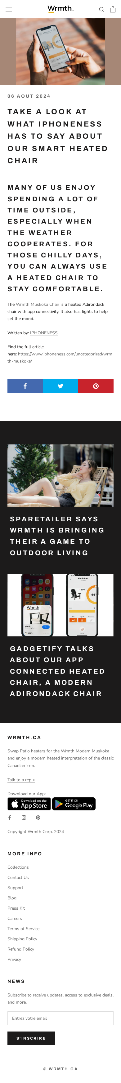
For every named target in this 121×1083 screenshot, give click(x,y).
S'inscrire (31, 1038)
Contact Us (18, 877)
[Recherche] (102, 9)
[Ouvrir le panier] (112, 9)
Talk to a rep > (21, 780)
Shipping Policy (22, 939)
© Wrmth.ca (60, 1069)
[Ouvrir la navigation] (9, 9)
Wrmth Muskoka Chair (37, 304)
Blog (11, 898)
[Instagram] (24, 817)
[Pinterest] (38, 817)
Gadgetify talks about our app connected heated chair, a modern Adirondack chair (57, 671)
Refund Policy (20, 949)
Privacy (14, 959)
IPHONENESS (44, 333)
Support (15, 888)
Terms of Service (23, 929)
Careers (14, 918)
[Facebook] (9, 817)
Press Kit (16, 908)
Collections (18, 867)
